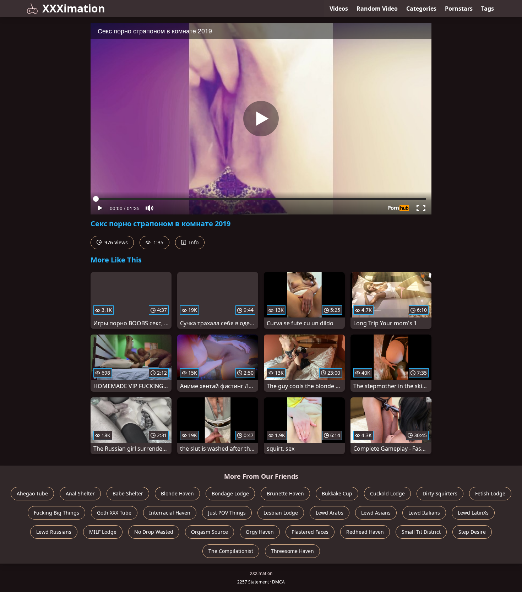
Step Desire (472, 531)
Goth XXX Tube (114, 512)
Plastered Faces (310, 531)
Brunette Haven (285, 493)
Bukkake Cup (337, 493)
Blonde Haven (177, 493)
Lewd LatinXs (473, 512)
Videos (339, 8)
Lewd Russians (53, 531)
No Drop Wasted (153, 531)
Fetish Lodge (490, 493)
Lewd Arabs (329, 512)
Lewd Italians (424, 512)
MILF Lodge (102, 531)
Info (193, 242)
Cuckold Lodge (387, 493)
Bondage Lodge (230, 493)
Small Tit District (421, 531)
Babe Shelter (128, 493)
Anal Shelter (80, 493)
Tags (487, 8)
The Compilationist (230, 551)
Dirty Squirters (440, 493)
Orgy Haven (260, 531)
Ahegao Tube (32, 493)
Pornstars (459, 8)
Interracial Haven (169, 512)
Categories (421, 8)
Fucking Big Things (56, 512)
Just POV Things (227, 512)
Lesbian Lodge (280, 512)
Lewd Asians (376, 512)
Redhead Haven (365, 531)
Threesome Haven (292, 551)
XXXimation (73, 8)
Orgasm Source (209, 531)
